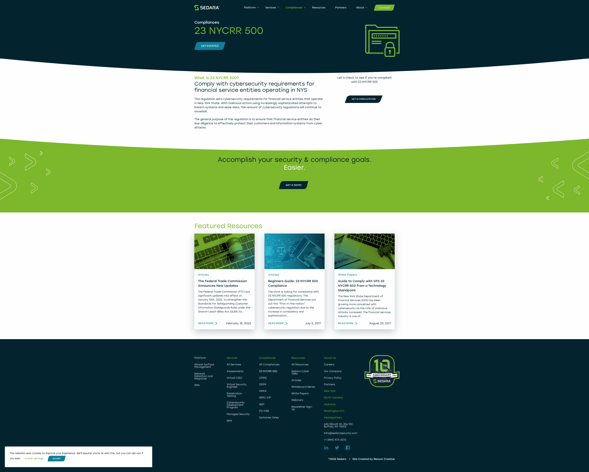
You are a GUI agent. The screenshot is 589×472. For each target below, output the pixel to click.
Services (270, 7)
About (360, 7)
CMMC (263, 377)
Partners (340, 7)
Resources (318, 7)
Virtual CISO (234, 377)
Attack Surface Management (204, 365)
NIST (262, 404)
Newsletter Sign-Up (302, 408)
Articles (296, 380)
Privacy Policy (332, 377)
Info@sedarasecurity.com (340, 433)
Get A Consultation (364, 99)
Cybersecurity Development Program (236, 405)
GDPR (262, 384)
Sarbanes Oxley (269, 417)
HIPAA (263, 391)
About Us (330, 357)
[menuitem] (249, 8)
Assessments (235, 371)
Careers (329, 364)
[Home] (206, 7)
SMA (197, 385)
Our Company (333, 371)
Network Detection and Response (203, 376)
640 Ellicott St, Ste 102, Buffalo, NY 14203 (338, 425)
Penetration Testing (234, 394)
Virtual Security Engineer (236, 385)
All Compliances (269, 364)
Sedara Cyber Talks (300, 372)
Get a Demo (293, 185)
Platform (250, 7)
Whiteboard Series (303, 386)
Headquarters (333, 417)
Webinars (297, 400)
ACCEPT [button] (56, 458)
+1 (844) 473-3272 (335, 439)
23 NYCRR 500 (268, 371)
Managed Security (238, 414)
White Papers (300, 393)
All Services (234, 364)
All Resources (300, 364)
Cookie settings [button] (34, 458)
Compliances (294, 7)
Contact (384, 7)
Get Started (210, 46)
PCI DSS (264, 410)
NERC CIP (265, 397)
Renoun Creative (384, 459)
